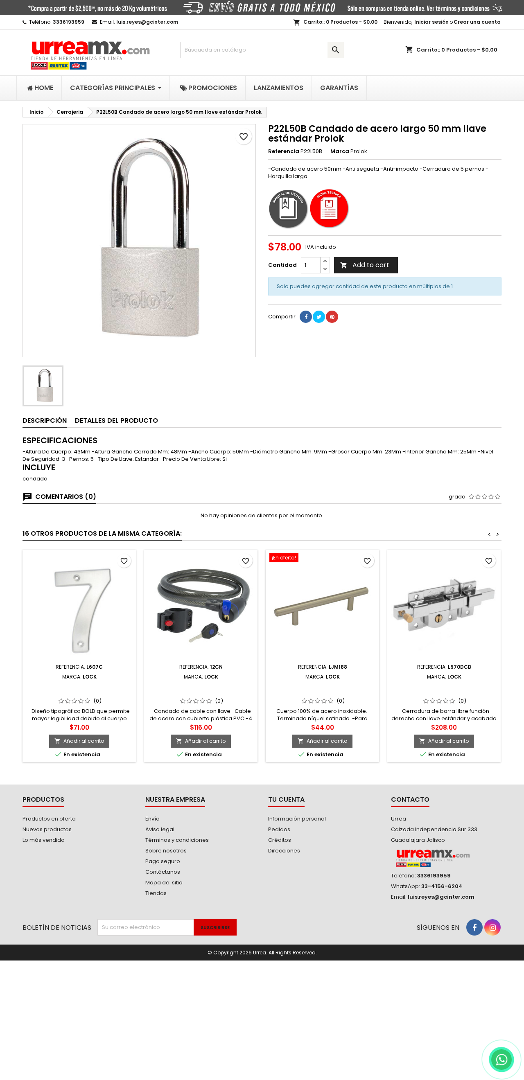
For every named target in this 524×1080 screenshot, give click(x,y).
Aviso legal (159, 829)
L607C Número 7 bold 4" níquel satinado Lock (79, 689)
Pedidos (279, 829)
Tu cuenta (286, 799)
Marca (339, 151)
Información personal (297, 819)
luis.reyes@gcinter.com (147, 21)
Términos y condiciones (177, 840)
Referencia (283, 151)
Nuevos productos (47, 829)
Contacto (410, 799)
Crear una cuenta (477, 21)
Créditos (279, 840)
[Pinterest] (332, 317)
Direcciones (284, 851)
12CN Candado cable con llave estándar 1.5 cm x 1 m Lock (201, 689)
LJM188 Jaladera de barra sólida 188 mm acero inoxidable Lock (322, 689)
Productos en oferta (49, 819)
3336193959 (68, 21)
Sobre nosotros (166, 851)
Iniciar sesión (431, 21)
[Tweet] (319, 317)
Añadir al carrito (79, 740)
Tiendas (156, 893)
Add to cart (364, 265)
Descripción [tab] (45, 420)
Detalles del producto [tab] (116, 420)
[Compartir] (306, 317)
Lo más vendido (44, 840)
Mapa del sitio (164, 882)
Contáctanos (162, 872)
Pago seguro (162, 861)
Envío (152, 819)
